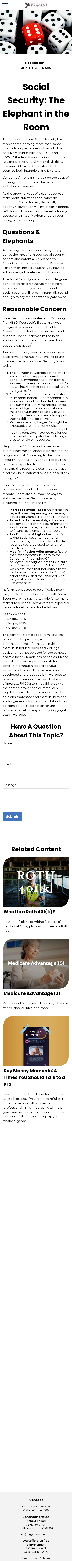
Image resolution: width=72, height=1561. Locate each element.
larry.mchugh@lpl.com (36, 1558)
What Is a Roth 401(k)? (29, 912)
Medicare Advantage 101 (31, 993)
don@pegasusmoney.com (36, 1534)
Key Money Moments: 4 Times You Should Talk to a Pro (34, 1077)
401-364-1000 (40, 1510)
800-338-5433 (41, 1506)
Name (7, 743)
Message (9, 785)
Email (7, 764)
